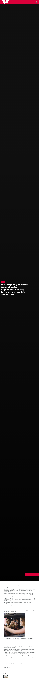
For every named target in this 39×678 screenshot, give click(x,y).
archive (2, 281)
